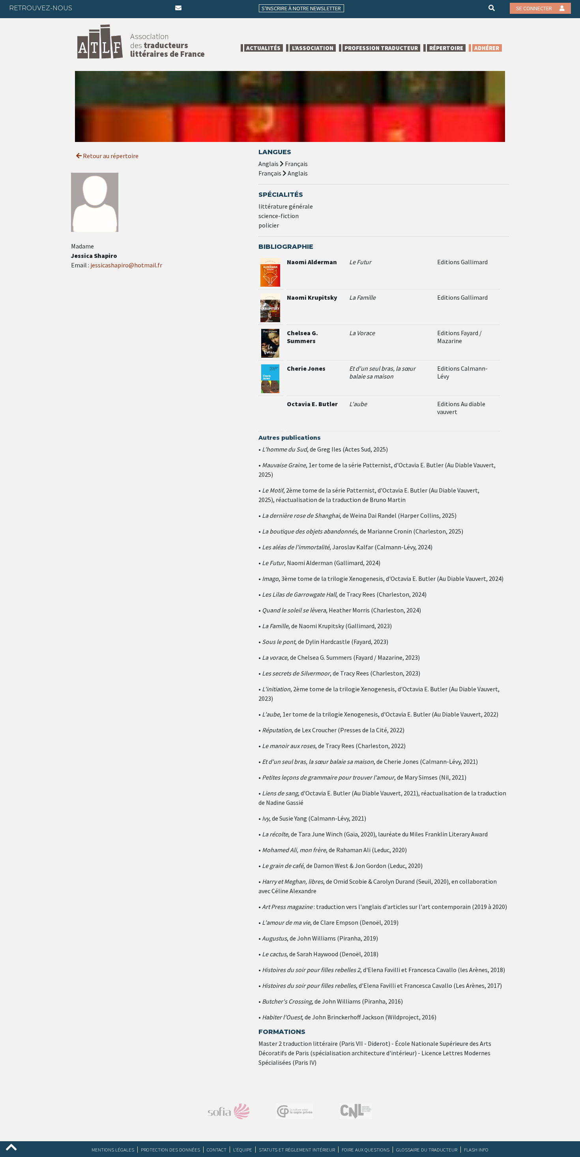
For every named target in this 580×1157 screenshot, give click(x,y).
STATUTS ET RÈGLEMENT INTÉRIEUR (297, 1149)
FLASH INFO (476, 1149)
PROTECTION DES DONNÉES (170, 1149)
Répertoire (446, 48)
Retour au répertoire (110, 156)
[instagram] (131, 8)
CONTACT (216, 1149)
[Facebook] (85, 8)
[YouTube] (146, 8)
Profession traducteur (381, 48)
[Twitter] (100, 8)
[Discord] (162, 8)
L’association (312, 48)
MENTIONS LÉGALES (113, 1149)
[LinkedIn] (116, 8)
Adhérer (486, 48)
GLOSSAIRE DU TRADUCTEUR (426, 1149)
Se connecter (534, 8)
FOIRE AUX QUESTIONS (365, 1149)
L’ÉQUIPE (242, 1149)
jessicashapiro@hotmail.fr (126, 265)
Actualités (263, 48)
